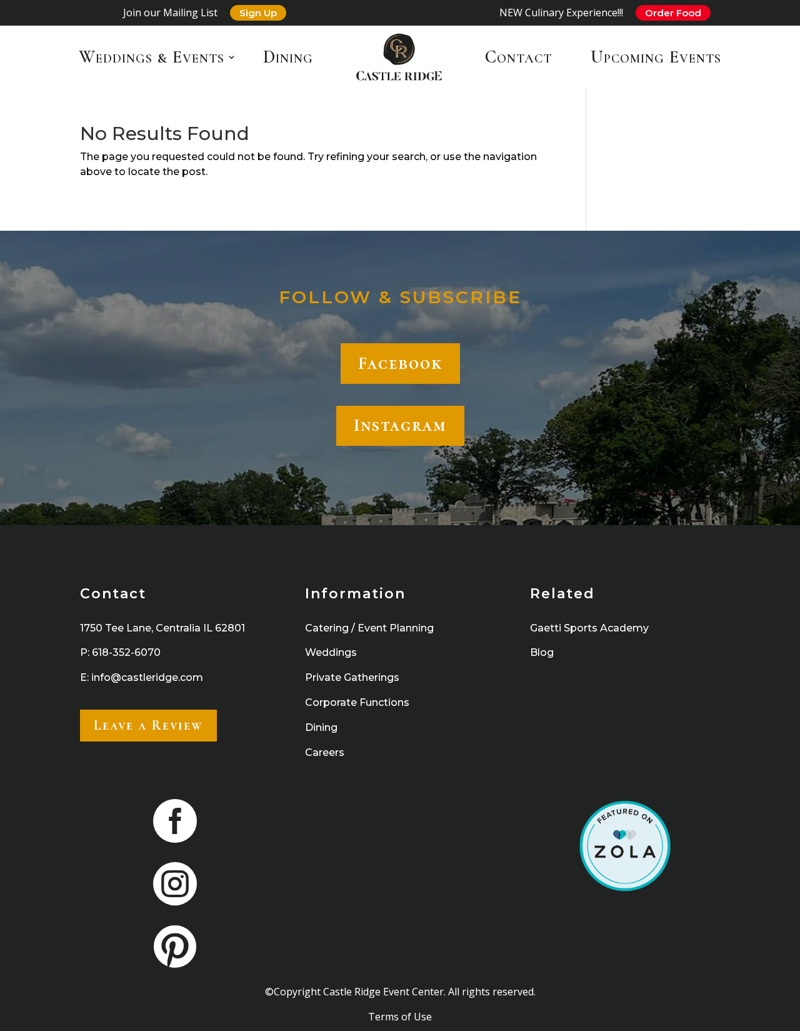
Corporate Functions (357, 702)
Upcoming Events (656, 57)
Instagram (400, 425)
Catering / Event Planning (369, 628)
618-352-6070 (126, 652)
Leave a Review (148, 725)
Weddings (331, 652)
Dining (288, 57)
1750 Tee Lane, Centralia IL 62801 (162, 628)
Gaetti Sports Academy (589, 628)
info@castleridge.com (147, 677)
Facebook (400, 363)
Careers (324, 752)
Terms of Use (400, 1016)
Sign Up (258, 13)
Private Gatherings (352, 677)
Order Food (673, 13)
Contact (518, 57)
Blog (542, 652)
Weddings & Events (151, 57)
